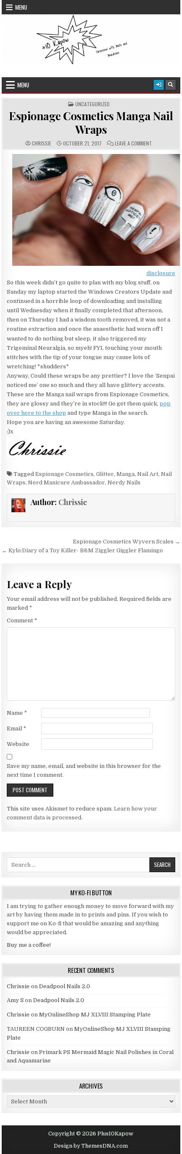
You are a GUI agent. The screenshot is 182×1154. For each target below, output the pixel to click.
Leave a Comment (133, 143)
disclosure (160, 273)
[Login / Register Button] (159, 85)
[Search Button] (170, 85)
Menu (21, 7)
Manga (125, 474)
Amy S (15, 1000)
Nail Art (147, 474)
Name (17, 713)
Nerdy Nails (124, 482)
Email (16, 728)
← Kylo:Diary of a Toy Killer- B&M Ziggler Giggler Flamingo (82, 550)
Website (18, 744)
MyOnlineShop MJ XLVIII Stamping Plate (95, 1014)
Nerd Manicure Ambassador (66, 482)
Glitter (105, 474)
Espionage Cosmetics (64, 474)
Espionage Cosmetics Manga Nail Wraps (91, 122)
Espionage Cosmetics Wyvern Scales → (126, 541)
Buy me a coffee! (29, 945)
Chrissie (41, 143)
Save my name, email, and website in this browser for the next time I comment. (84, 770)
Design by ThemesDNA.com (91, 1146)
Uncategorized (92, 104)
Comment (22, 620)
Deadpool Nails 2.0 (64, 986)
